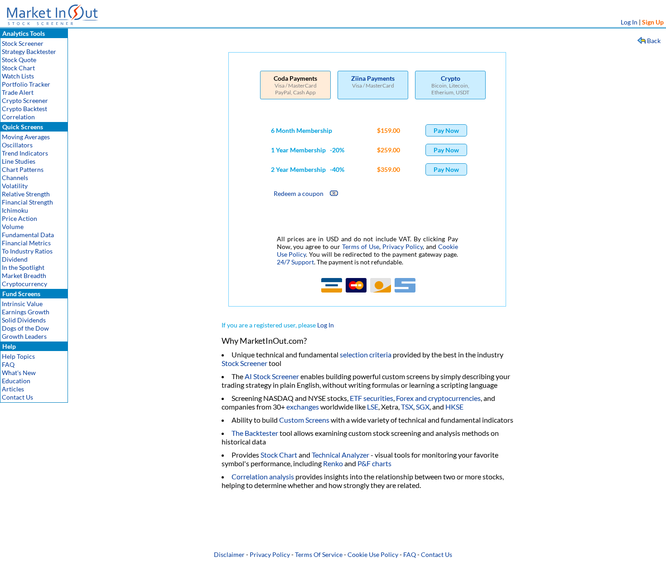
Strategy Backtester (29, 51)
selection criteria (365, 354)
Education (16, 381)
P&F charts (374, 463)
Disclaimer (229, 554)
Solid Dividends (24, 320)
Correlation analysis (263, 476)
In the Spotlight (23, 267)
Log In (629, 22)
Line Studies (18, 161)
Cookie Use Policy (372, 554)
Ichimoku (15, 210)
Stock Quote (19, 59)
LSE (372, 406)
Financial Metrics (26, 243)
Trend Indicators (25, 153)
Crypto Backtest (24, 108)
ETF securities (371, 398)
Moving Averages (26, 137)
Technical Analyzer (340, 454)
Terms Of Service (319, 554)
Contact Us (17, 397)
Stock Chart (18, 68)
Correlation (18, 117)
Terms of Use (360, 246)
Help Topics (18, 356)
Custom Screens (304, 419)
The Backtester (255, 433)
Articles (13, 389)
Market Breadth (24, 275)
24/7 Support (295, 262)
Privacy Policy (402, 246)
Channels (15, 177)
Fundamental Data (28, 235)
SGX (423, 406)
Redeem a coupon (298, 193)
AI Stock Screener (272, 376)
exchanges (302, 406)
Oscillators (17, 145)
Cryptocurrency (24, 284)
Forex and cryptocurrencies (438, 398)
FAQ (8, 364)
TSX (407, 406)
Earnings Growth (25, 312)
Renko (333, 463)
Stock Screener (22, 43)
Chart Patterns (22, 169)
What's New (19, 372)
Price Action (19, 218)
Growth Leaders (24, 336)
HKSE (454, 406)
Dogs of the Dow (25, 328)
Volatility (15, 186)
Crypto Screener (25, 100)
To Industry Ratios (27, 251)
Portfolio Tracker (26, 84)
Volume (13, 226)
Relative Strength (26, 194)
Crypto (450, 78)
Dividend (15, 259)
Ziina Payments (373, 78)
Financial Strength (27, 202)
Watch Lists (18, 76)
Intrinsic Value (22, 303)
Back (654, 40)
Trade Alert (18, 92)
